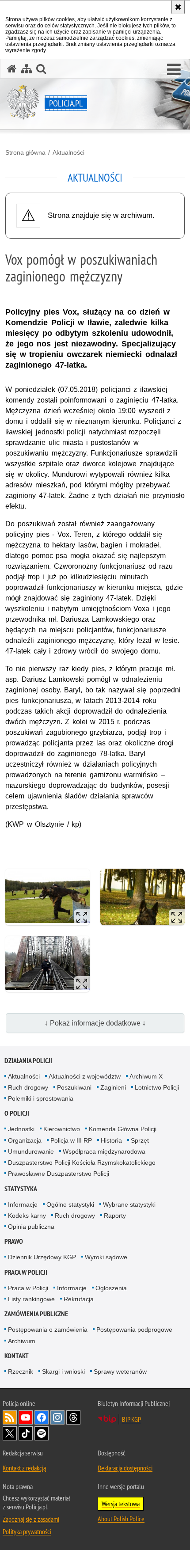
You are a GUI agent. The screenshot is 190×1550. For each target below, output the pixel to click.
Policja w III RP (71, 1140)
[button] (174, 70)
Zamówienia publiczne (36, 1313)
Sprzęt (140, 1140)
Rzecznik (20, 1371)
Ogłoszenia (111, 1288)
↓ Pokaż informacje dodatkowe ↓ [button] (95, 1023)
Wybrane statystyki (129, 1204)
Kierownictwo (61, 1128)
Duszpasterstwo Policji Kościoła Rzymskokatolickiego (82, 1162)
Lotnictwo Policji (157, 1087)
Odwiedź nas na (26, 1417)
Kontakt (16, 1355)
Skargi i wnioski (63, 1371)
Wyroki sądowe (106, 1257)
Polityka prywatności (27, 1531)
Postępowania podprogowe (134, 1329)
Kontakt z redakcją (24, 1467)
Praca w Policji (25, 1272)
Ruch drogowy (28, 1087)
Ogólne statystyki (70, 1204)
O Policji (16, 1113)
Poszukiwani (74, 1087)
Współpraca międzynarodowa (104, 1151)
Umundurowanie (31, 1151)
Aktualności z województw (85, 1076)
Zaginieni (113, 1087)
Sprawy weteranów (120, 1371)
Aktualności (68, 152)
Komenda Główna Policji (122, 1128)
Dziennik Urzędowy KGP (42, 1257)
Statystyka (20, 1188)
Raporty (115, 1215)
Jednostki (21, 1128)
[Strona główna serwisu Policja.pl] (12, 68)
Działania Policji (28, 1060)
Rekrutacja (79, 1299)
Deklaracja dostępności (125, 1467)
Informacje (23, 1204)
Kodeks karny (27, 1215)
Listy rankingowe (31, 1299)
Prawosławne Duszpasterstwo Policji (58, 1173)
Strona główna (25, 152)
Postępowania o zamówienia (47, 1329)
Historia (111, 1140)
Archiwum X (146, 1076)
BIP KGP (131, 1419)
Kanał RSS (10, 1417)
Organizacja (25, 1140)
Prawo (13, 1241)
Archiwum (21, 1341)
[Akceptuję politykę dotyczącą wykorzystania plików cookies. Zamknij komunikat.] (178, 7)
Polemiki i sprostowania (40, 1098)
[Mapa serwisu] (26, 68)
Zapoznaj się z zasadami (31, 1519)
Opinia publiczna (31, 1226)
